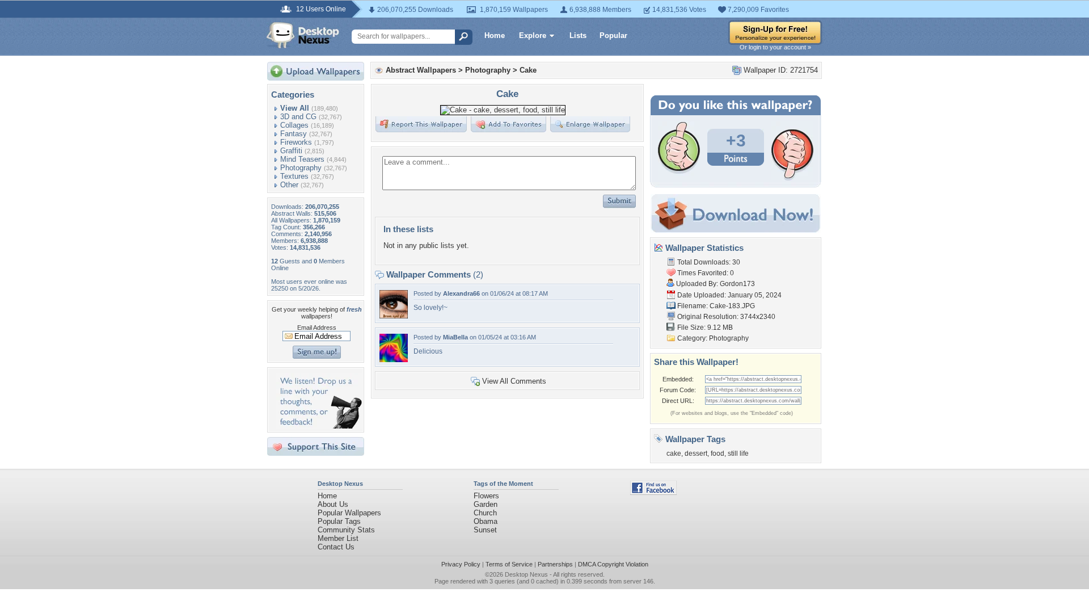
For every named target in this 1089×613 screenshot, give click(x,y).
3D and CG (298, 116)
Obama (485, 521)
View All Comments (514, 381)
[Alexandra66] (393, 316)
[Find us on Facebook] (653, 492)
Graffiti (291, 150)
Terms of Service (509, 564)
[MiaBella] (393, 359)
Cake (528, 70)
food (717, 453)
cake (673, 453)
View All (294, 108)
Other (289, 184)
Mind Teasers (302, 159)
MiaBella (455, 337)
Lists (577, 35)
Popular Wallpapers (349, 513)
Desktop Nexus (526, 574)
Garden (485, 504)
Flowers (486, 496)
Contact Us (336, 547)
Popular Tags (339, 521)
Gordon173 (737, 284)
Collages (294, 125)
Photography (301, 167)
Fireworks (296, 142)
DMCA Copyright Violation (613, 564)
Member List (338, 538)
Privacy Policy (460, 564)
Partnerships (555, 564)
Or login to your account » (775, 47)
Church (485, 513)
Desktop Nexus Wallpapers (303, 35)
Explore (532, 35)
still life (738, 453)
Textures (294, 176)
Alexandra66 (461, 293)
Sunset (485, 530)
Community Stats (346, 530)
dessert (696, 453)
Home (494, 35)
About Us (333, 504)
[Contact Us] (319, 426)
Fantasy (293, 133)
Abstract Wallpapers (421, 70)
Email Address (316, 327)
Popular (613, 35)
